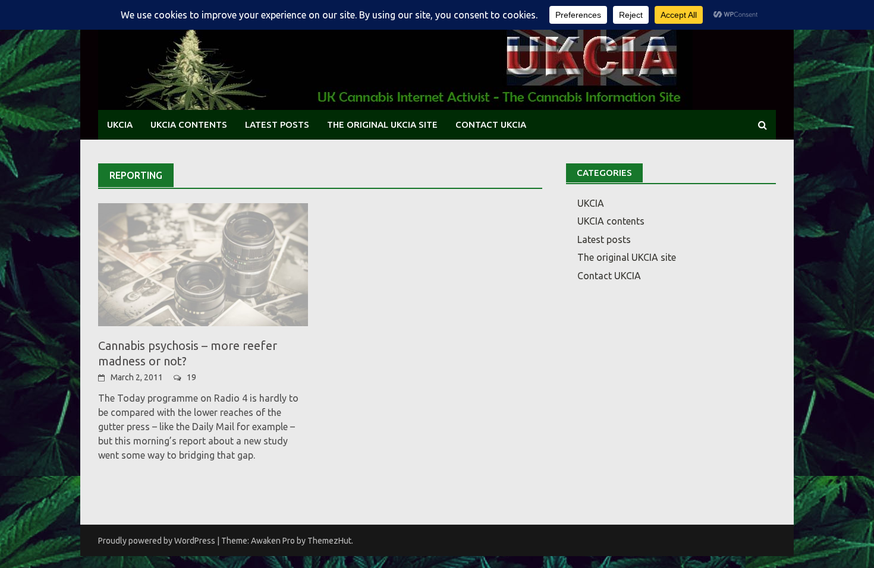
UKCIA (120, 124)
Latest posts (277, 124)
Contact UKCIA (490, 124)
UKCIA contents (188, 124)
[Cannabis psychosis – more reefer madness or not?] (203, 263)
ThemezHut (329, 540)
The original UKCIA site (382, 124)
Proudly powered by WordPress (156, 540)
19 (191, 377)
